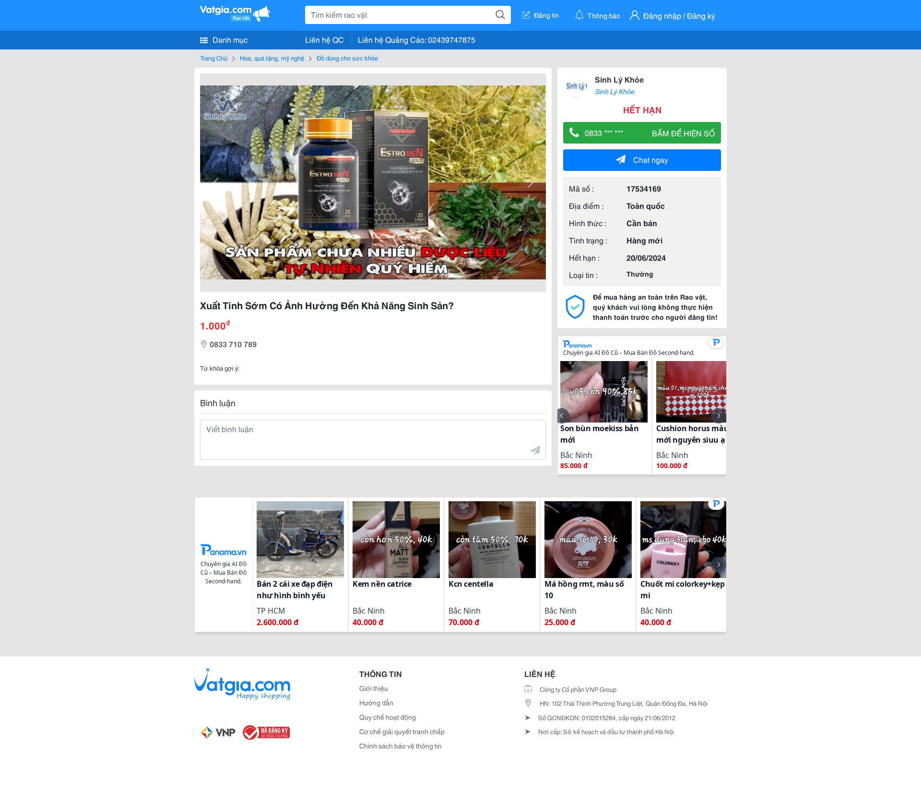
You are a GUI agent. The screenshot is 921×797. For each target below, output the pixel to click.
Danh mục (229, 39)
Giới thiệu (373, 688)
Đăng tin (546, 15)
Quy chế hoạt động (387, 717)
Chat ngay (650, 159)
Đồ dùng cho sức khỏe (347, 57)
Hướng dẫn (376, 702)
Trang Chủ (213, 57)
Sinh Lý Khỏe (619, 79)
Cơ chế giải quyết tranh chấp (402, 731)
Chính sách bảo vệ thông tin (400, 745)
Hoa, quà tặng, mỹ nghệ (272, 57)
